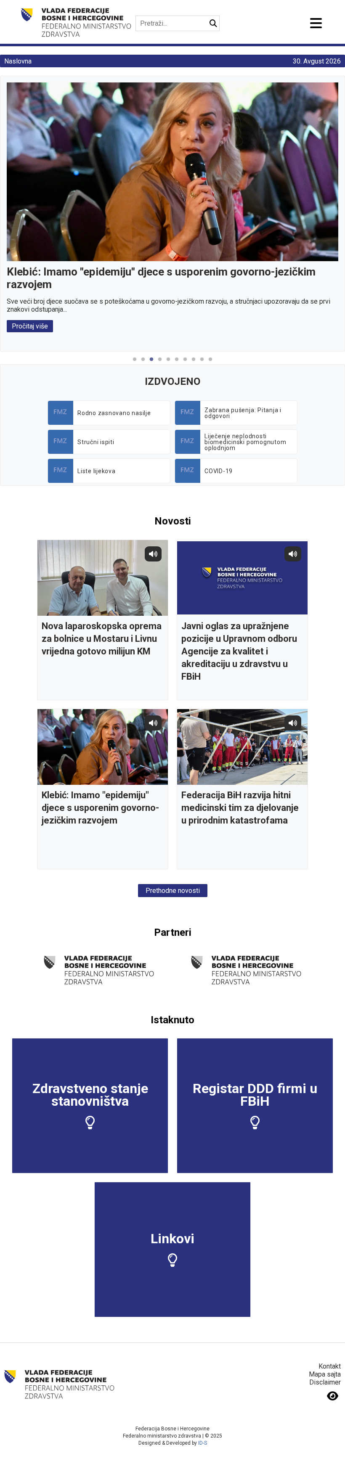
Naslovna (18, 61)
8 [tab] (193, 364)
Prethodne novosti (173, 891)
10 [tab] (210, 364)
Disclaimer (325, 1382)
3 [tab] (151, 364)
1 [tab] (134, 364)
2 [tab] (143, 364)
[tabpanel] (172, 207)
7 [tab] (185, 364)
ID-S (202, 1443)
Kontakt (329, 1366)
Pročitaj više (30, 326)
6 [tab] (176, 364)
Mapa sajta (325, 1374)
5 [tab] (168, 364)
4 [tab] (160, 364)
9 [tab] (202, 364)
